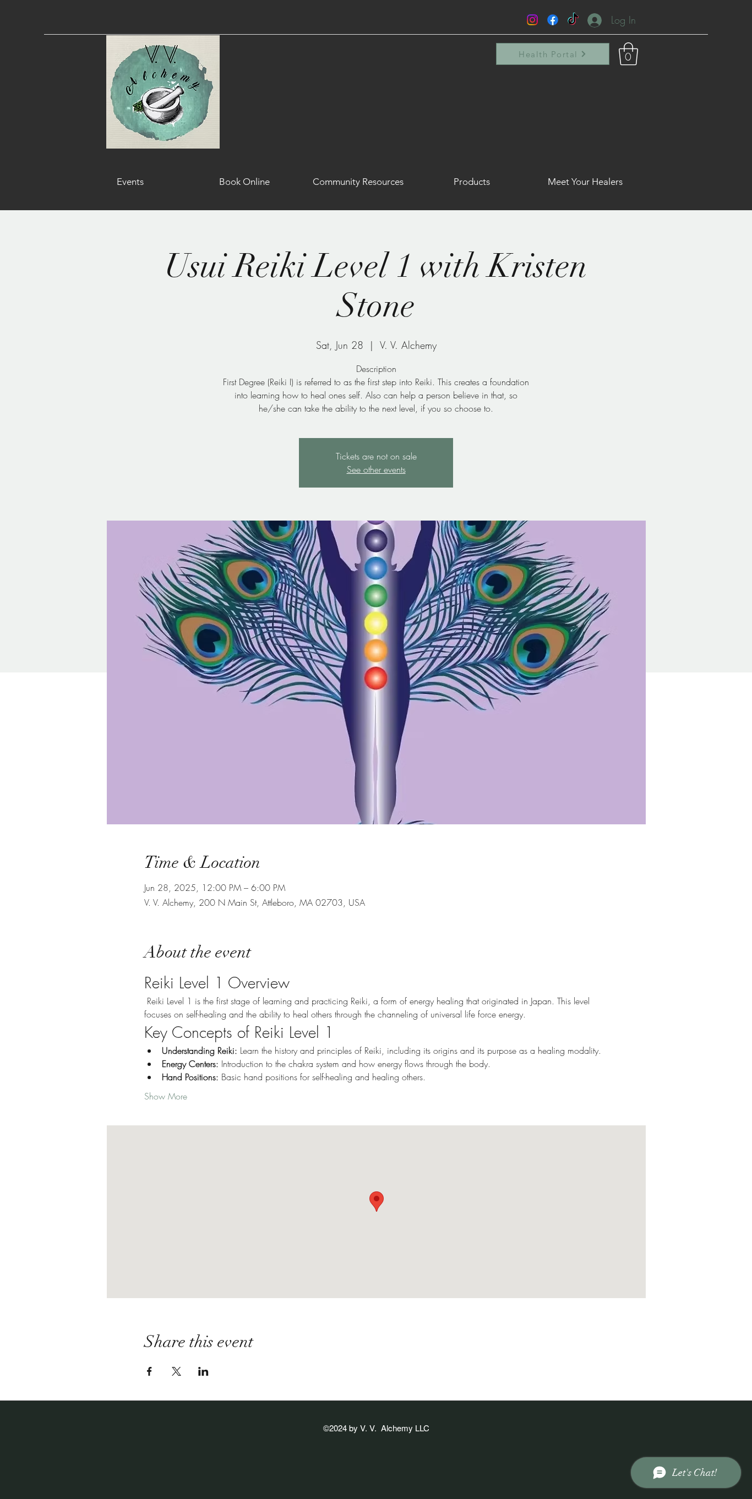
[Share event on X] (176, 1371)
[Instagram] (532, 20)
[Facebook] (553, 20)
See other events (376, 469)
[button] (628, 53)
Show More (165, 1096)
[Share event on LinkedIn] (203, 1371)
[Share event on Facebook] (149, 1371)
